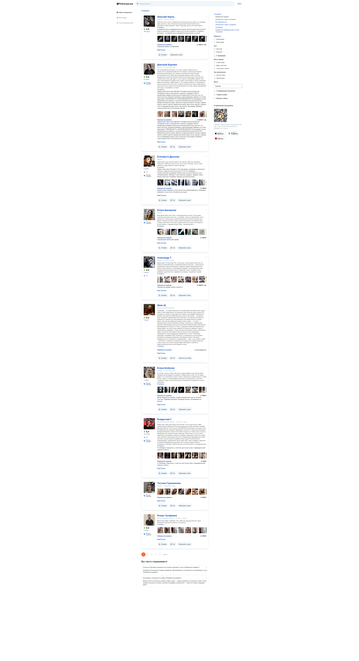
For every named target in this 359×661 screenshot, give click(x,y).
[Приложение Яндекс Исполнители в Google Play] (233, 133)
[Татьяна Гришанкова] (149, 487)
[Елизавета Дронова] (149, 161)
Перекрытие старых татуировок (225, 19)
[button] (162, 55)
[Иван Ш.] (149, 309)
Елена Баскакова (166, 210)
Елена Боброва (165, 368)
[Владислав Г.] (149, 423)
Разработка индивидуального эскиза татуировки (227, 30)
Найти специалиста (125, 12)
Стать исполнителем (126, 23)
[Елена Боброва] (149, 372)
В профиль (160, 27)
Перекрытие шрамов (164, 44)
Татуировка (219, 27)
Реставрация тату (221, 22)
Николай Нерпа (165, 17)
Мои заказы (123, 17)
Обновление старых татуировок (225, 24)
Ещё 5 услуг (161, 353)
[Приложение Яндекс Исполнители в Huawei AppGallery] (219, 138)
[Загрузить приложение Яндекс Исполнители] (228, 115)
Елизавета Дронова (168, 156)
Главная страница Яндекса (118, 3)
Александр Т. (164, 257)
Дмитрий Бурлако (167, 64)
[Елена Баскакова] (149, 214)
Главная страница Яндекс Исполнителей (125, 3)
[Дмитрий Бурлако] (149, 69)
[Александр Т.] (149, 262)
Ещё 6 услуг (161, 50)
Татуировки (217, 14)
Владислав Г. (164, 419)
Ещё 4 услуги (161, 195)
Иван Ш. (161, 305)
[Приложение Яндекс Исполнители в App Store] (219, 133)
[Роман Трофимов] (149, 520)
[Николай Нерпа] (149, 21)
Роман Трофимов (167, 515)
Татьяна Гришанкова (169, 483)
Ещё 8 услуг (161, 142)
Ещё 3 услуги (161, 243)
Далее (166, 554)
